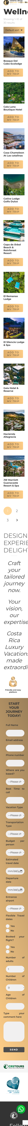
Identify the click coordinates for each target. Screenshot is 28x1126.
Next (17, 520)
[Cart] (26, 2)
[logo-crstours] (14, 1066)
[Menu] (21, 2)
